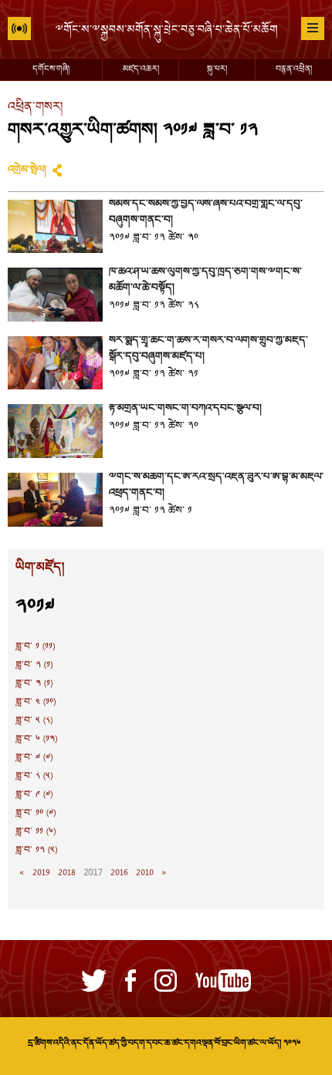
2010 (145, 872)
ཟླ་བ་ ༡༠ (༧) (35, 813)
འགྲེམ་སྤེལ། (27, 170)
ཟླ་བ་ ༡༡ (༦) (35, 832)
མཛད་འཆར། (141, 69)
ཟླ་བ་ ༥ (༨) (34, 721)
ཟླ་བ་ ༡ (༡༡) (35, 647)
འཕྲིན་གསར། (35, 107)
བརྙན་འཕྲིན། (294, 69)
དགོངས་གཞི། (50, 69)
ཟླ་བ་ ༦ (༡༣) (36, 739)
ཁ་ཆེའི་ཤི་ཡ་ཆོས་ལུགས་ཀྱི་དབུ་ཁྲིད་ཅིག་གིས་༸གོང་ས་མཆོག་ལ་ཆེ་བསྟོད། (205, 280)
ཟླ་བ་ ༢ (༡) (34, 665)
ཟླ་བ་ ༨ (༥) (34, 776)
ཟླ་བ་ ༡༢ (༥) (36, 850)
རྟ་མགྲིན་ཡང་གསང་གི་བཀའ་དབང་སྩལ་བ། (185, 408)
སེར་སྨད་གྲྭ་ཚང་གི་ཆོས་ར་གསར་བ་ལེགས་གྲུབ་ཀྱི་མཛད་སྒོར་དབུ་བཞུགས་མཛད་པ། (208, 349)
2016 (119, 872)
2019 (41, 872)
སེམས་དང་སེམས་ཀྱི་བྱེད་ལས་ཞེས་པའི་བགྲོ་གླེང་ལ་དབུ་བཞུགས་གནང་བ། (206, 212)
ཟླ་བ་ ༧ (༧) (34, 758)
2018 (67, 872)
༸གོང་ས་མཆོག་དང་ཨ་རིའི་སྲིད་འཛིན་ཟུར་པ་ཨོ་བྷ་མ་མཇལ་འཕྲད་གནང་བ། (216, 485)
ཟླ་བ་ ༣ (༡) (34, 684)
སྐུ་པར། (217, 69)
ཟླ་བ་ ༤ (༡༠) (35, 702)
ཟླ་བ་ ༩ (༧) (34, 795)
